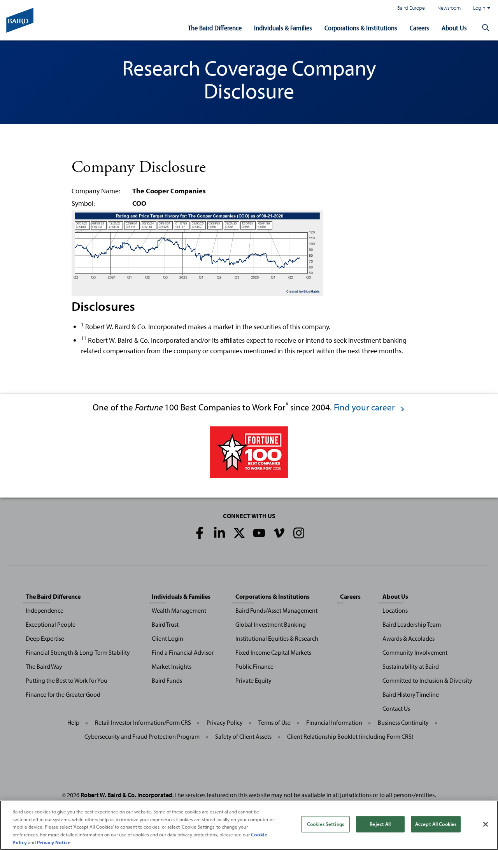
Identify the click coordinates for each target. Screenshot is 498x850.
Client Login (167, 638)
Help (73, 722)
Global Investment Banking (270, 624)
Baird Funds (167, 680)
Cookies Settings (325, 824)
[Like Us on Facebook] (199, 533)
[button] (485, 28)
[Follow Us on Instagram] (298, 533)
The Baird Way (44, 666)
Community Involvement (414, 652)
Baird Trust (165, 624)
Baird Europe (411, 7)
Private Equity (253, 680)
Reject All (380, 824)
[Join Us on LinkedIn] (219, 533)
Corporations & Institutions (360, 27)
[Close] (485, 824)
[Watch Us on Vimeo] (279, 533)
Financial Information (334, 722)
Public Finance (254, 666)
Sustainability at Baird (410, 666)
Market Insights (171, 666)
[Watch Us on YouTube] (259, 533)
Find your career (365, 407)
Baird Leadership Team (411, 624)
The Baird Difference (215, 27)
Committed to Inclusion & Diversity (427, 680)
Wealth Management (179, 610)
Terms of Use (274, 722)
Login (479, 7)
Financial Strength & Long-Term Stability (78, 652)
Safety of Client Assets (243, 736)
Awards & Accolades (408, 638)
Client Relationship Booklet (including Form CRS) (350, 736)
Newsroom (449, 7)
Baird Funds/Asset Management (276, 610)
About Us (454, 27)
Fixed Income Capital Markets (273, 652)
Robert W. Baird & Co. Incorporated (126, 795)
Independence (44, 610)
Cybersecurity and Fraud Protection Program (142, 736)
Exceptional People (50, 624)
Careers (419, 27)
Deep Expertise (45, 638)
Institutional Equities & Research (276, 638)
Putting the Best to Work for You (66, 680)
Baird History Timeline (410, 694)
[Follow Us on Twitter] (239, 533)
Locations (395, 610)
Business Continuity (403, 722)
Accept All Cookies (435, 824)
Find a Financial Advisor (183, 652)
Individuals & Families (283, 27)
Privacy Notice (53, 842)
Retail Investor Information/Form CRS (143, 722)
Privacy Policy (225, 722)
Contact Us (396, 708)
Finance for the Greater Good (63, 694)
